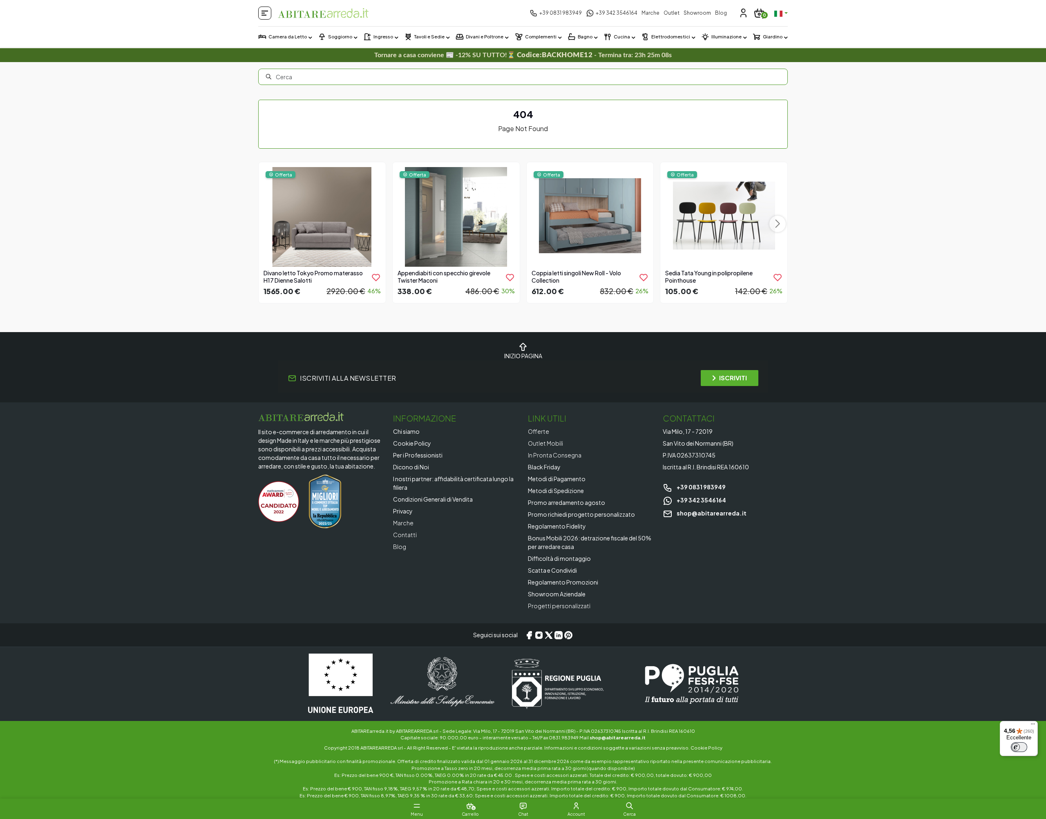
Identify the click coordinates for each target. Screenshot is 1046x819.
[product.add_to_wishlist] (376, 277)
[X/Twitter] (549, 635)
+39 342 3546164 (701, 500)
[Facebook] (529, 635)
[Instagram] (539, 635)
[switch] (1019, 747)
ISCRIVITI (733, 378)
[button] (629, 806)
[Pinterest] (568, 635)
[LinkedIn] (558, 635)
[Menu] (1033, 726)
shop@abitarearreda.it (711, 513)
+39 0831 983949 (701, 487)
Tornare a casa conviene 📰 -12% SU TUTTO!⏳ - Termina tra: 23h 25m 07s (523, 54)
